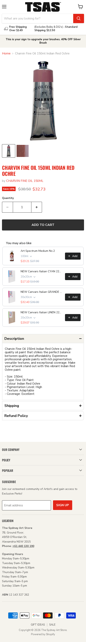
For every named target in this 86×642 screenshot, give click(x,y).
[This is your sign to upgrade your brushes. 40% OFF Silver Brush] (43, 41)
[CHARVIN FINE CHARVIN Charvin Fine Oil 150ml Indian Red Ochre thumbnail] (8, 150)
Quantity (8, 198)
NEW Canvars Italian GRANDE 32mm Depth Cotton (42, 292)
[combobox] (37, 18)
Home (6, 53)
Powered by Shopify (43, 634)
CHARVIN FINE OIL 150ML (24, 181)
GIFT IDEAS (38, 625)
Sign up (62, 505)
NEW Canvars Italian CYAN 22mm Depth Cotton (42, 271)
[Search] (78, 18)
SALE (52, 625)
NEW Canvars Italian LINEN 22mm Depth (42, 312)
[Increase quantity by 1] (36, 207)
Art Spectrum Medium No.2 (38, 251)
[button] (43, 338)
